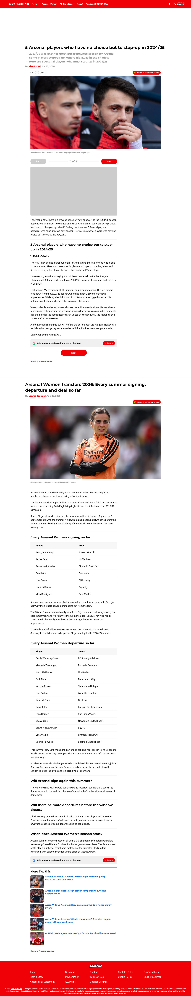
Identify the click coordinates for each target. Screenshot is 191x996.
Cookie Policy (125, 977)
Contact (94, 972)
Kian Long (34, 66)
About (80, 4)
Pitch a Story (36, 977)
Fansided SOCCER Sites (97, 4)
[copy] (46, 72)
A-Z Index (70, 981)
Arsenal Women (49, 4)
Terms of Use (97, 977)
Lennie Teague (37, 396)
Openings (70, 972)
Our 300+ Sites (125, 972)
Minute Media (16, 989)
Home (33, 361)
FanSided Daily (151, 972)
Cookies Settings (99, 981)
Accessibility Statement (42, 981)
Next (109, 161)
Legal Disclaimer (152, 977)
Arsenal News (45, 361)
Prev (38, 161)
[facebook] (169, 4)
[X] (175, 4)
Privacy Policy (72, 977)
